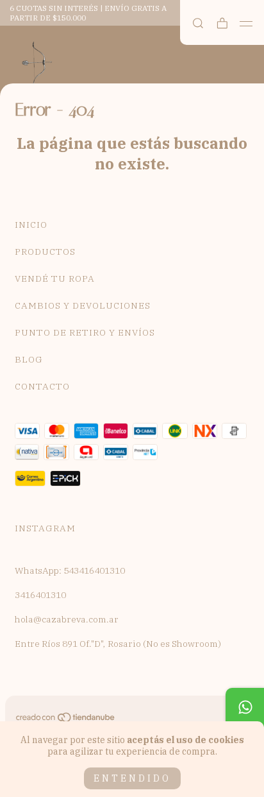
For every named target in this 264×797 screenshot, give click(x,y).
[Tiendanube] (66, 720)
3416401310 (40, 595)
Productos (45, 251)
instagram (45, 528)
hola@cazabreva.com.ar (67, 619)
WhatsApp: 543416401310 (70, 570)
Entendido (132, 778)
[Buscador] (198, 23)
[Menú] (246, 23)
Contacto (42, 386)
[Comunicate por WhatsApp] (245, 707)
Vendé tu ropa (55, 278)
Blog (29, 359)
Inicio (31, 224)
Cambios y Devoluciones (83, 305)
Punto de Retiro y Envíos (85, 332)
